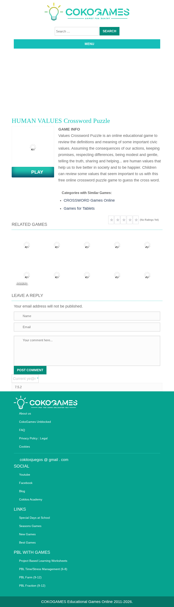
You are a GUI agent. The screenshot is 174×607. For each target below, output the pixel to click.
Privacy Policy (28, 438)
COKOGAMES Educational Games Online (77, 602)
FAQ (22, 430)
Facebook (25, 483)
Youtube (24, 474)
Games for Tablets (79, 208)
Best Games (27, 542)
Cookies (24, 446)
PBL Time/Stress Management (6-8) (43, 569)
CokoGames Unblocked (35, 421)
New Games (27, 534)
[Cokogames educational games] (87, 12)
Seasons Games (30, 526)
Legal (44, 438)
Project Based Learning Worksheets (43, 560)
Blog (22, 491)
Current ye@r (25, 379)
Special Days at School (34, 517)
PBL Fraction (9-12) (32, 585)
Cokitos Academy (30, 499)
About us (25, 413)
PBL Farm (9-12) (30, 577)
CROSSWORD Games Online (89, 200)
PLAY (34, 172)
